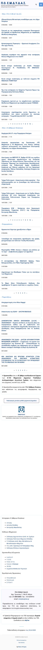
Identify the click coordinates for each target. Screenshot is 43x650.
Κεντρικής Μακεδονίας (14, 527)
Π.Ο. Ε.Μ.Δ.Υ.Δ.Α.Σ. (13, 3)
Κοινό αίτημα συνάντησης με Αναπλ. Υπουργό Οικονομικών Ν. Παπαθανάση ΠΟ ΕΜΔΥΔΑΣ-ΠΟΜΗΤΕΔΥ (21, 68)
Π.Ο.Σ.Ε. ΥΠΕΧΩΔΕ (12, 564)
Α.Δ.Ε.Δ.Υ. (10, 557)
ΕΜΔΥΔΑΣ (21, 414)
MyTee (27, 620)
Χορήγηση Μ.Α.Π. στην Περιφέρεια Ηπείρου (16, 133)
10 (30, 124)
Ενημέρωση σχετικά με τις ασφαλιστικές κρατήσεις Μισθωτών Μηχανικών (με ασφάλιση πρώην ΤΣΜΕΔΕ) (21, 102)
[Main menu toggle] (41, 4)
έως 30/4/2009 (31, 630)
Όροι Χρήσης (21, 642)
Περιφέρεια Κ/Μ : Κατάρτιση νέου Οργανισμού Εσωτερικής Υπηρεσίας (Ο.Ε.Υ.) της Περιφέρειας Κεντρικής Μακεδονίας (21, 210)
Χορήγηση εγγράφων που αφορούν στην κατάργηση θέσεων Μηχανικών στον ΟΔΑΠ (21, 56)
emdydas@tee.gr (23, 599)
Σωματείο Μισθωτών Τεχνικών (17, 568)
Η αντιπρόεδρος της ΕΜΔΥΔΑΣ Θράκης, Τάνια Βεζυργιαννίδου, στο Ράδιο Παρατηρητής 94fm (21, 262)
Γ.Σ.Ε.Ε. (9, 559)
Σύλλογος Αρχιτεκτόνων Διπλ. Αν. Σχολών (20, 536)
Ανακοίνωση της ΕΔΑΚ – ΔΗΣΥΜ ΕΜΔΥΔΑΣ (16, 312)
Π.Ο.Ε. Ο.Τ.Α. (11, 562)
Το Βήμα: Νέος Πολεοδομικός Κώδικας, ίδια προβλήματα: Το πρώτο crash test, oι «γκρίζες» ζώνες (21, 284)
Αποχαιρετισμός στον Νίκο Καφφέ (13, 302)
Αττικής (9, 523)
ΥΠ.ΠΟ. (9, 566)
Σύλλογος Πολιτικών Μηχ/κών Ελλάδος (19, 539)
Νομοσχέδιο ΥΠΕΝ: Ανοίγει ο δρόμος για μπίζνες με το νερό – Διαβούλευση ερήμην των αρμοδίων (21, 251)
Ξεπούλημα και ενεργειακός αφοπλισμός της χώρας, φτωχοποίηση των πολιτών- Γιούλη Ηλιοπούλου (21, 240)
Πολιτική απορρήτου (21, 640)
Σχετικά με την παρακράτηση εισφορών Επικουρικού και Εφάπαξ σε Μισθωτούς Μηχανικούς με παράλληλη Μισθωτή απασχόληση (21, 32)
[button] (36, 4)
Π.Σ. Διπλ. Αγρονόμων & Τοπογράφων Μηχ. (20, 546)
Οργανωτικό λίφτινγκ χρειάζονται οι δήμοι (16, 229)
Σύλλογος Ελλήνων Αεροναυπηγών (18, 548)
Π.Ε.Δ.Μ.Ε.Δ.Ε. (11, 578)
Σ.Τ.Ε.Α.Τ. (10, 582)
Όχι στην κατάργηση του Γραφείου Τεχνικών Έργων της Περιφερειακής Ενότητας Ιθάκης (21, 91)
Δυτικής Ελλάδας (12, 525)
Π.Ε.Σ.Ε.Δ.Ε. (10, 580)
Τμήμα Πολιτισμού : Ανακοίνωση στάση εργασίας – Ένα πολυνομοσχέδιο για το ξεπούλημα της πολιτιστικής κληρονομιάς (21, 182)
